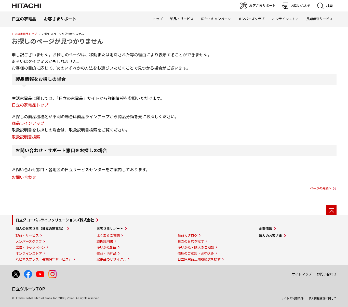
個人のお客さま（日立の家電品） (40, 228)
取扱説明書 (105, 241)
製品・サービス (27, 235)
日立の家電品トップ (24, 34)
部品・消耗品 (106, 253)
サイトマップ (302, 274)
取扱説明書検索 (26, 136)
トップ (158, 19)
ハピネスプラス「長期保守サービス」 (44, 259)
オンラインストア (285, 19)
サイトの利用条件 (292, 298)
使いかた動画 (106, 247)
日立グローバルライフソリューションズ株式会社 (55, 220)
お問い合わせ (24, 177)
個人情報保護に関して (323, 298)
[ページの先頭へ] (331, 210)
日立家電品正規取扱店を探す (199, 259)
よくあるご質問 (108, 235)
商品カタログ (187, 235)
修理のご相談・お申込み (196, 253)
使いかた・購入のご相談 (196, 247)
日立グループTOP (28, 288)
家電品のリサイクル (111, 259)
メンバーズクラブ (251, 19)
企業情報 (265, 228)
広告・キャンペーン (30, 247)
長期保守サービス (319, 19)
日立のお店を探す (191, 241)
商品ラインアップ (28, 123)
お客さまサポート (110, 228)
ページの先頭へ (320, 188)
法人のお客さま (270, 236)
